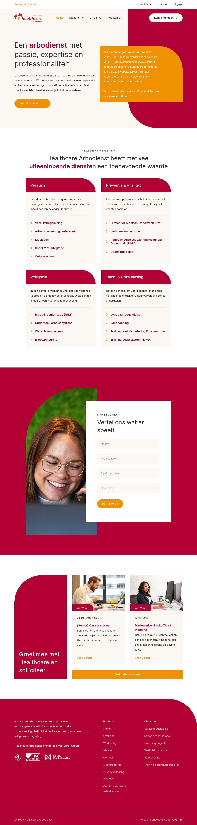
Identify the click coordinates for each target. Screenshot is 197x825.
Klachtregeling (112, 764)
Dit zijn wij (96, 17)
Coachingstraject (154, 743)
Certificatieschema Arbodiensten (114, 789)
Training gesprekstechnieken (161, 764)
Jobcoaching (152, 757)
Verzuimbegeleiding (156, 728)
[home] (28, 17)
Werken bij (115, 17)
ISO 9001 (108, 779)
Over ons (108, 735)
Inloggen (178, 4)
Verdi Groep (146, 4)
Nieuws (163, 4)
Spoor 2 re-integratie (157, 735)
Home (59, 17)
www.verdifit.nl (147, 61)
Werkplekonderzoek (156, 750)
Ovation (177, 819)
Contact (108, 757)
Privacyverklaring (113, 771)
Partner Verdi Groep (25, 4)
